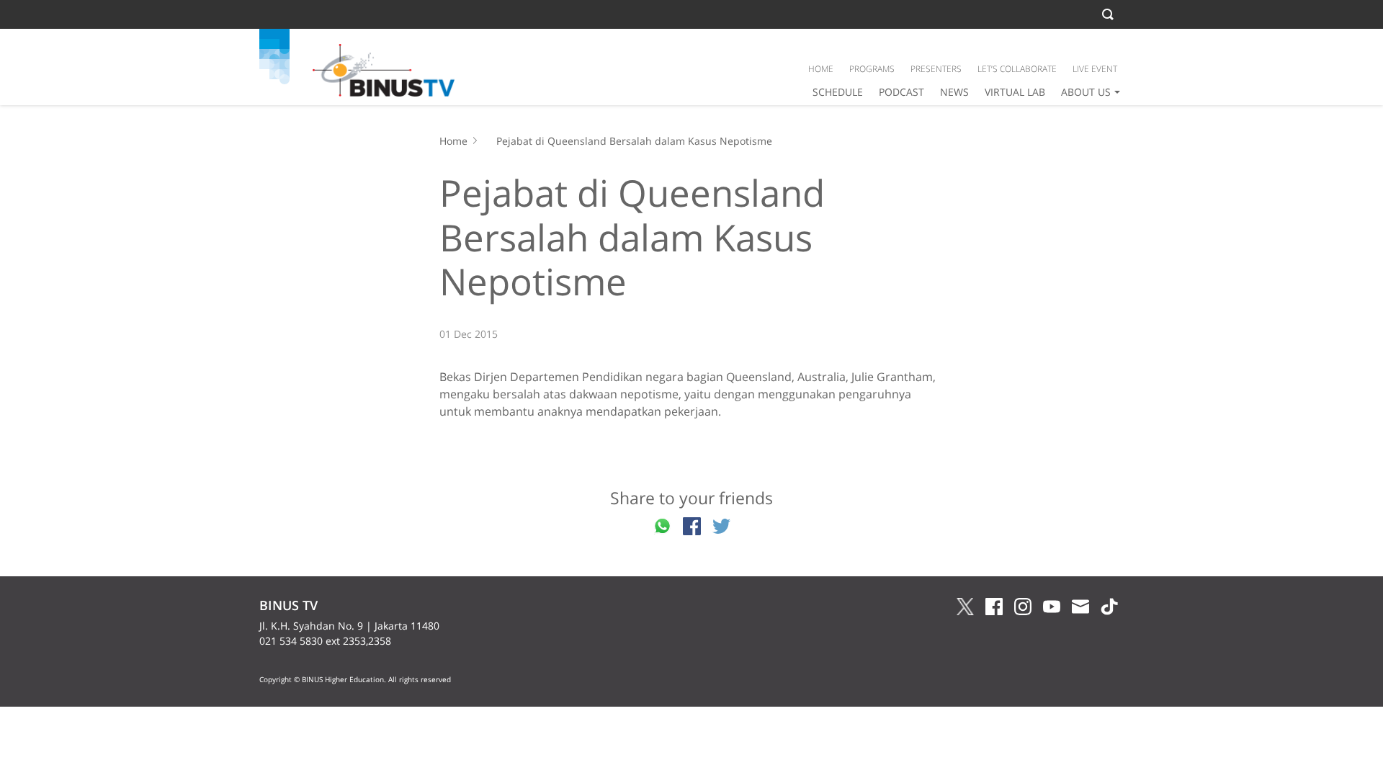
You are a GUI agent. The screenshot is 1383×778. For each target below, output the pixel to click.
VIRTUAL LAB (1015, 92)
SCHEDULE (838, 92)
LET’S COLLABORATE (1017, 69)
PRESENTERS (936, 69)
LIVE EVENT (1095, 69)
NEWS (954, 92)
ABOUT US (1086, 92)
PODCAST (901, 92)
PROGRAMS (872, 69)
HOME (820, 69)
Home (453, 141)
